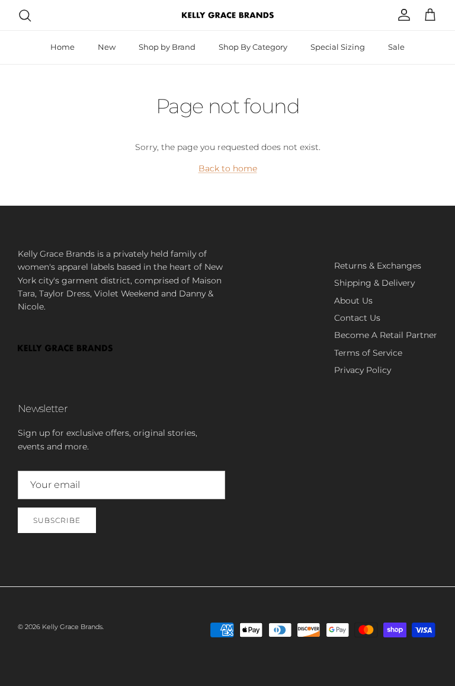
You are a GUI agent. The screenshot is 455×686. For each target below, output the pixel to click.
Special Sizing (337, 47)
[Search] (25, 15)
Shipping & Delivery (374, 282)
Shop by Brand (167, 47)
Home (62, 47)
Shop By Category (253, 47)
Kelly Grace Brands (72, 627)
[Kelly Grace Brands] (228, 15)
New (107, 47)
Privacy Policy (362, 370)
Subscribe (57, 520)
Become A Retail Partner (385, 335)
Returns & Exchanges (377, 265)
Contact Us (357, 317)
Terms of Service (368, 352)
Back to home (227, 168)
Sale (396, 47)
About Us (353, 300)
